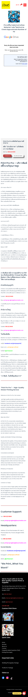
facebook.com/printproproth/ (13, 343)
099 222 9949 (9, 296)
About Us (4, 646)
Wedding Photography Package (10, 663)
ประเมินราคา (7, 155)
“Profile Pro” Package (7, 668)
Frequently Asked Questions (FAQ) (11, 650)
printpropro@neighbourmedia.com (13, 330)
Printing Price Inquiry (7, 652)
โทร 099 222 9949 (18, 155)
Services (4, 644)
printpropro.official (12, 347)
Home (3, 642)
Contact (4, 648)
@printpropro (9, 602)
